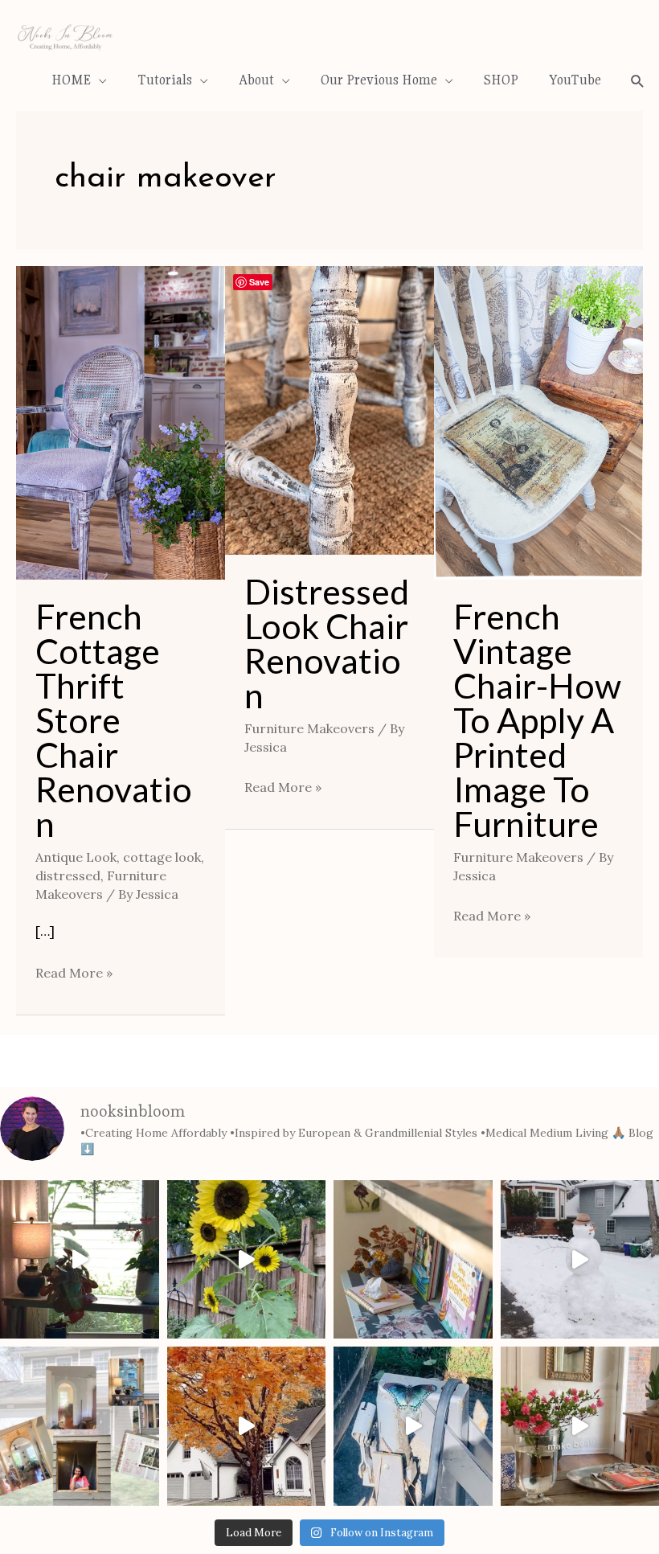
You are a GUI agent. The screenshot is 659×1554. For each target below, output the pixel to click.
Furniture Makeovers (309, 728)
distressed (67, 875)
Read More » (74, 971)
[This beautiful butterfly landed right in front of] (413, 1426)
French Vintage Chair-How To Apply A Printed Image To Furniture (537, 720)
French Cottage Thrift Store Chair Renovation (113, 720)
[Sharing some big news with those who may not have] (79, 1426)
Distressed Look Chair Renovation (326, 643)
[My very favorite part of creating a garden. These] (246, 1259)
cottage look (162, 857)
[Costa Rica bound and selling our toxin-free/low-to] (79, 1259)
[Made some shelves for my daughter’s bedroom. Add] (413, 1259)
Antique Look (76, 857)
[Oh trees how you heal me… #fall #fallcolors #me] (246, 1426)
